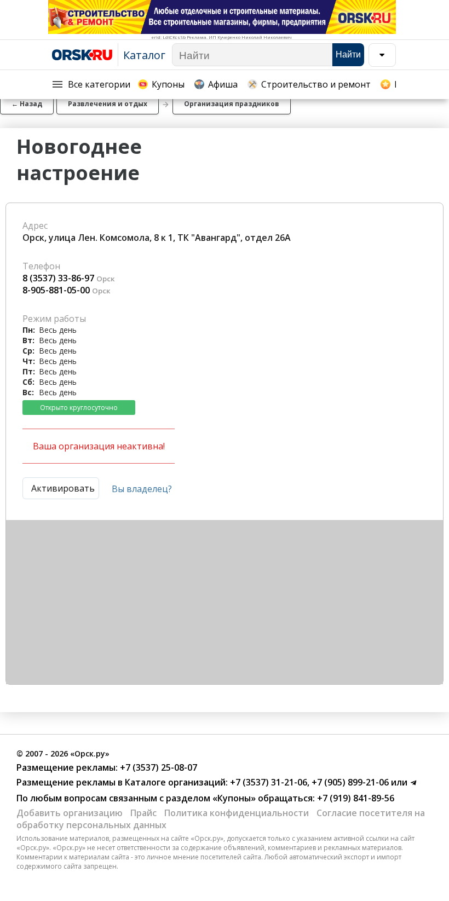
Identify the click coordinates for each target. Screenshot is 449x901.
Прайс (143, 813)
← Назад (26, 103)
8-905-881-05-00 (56, 290)
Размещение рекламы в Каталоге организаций (121, 782)
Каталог (144, 55)
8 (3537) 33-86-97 (58, 278)
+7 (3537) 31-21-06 (267, 782)
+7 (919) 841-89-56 (354, 798)
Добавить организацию (69, 813)
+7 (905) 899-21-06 (349, 782)
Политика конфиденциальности (236, 813)
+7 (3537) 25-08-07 (157, 767)
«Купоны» (234, 798)
